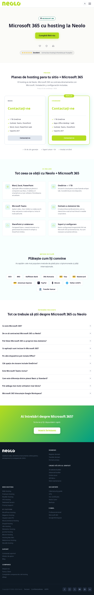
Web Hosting (6, 491)
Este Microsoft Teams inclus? (46, 371)
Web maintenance (55, 481)
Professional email (55, 512)
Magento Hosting (8, 515)
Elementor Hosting (8, 529)
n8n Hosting (6, 526)
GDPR (46, 589)
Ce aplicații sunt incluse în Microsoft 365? (46, 348)
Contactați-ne (25, 138)
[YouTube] (80, 589)
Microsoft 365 (53, 515)
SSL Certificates (54, 497)
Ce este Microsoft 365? (46, 326)
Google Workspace (55, 518)
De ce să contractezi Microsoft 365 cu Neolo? (46, 333)
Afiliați (4, 577)
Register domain (54, 454)
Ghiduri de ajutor (8, 556)
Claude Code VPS (8, 518)
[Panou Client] (85, 4)
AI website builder (55, 470)
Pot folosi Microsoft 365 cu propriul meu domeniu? (46, 341)
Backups (52, 502)
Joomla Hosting (7, 532)
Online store (53, 475)
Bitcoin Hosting (7, 535)
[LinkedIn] (90, 589)
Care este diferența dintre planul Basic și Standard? (46, 378)
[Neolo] (11, 4)
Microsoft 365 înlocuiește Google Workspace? (46, 393)
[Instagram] (70, 589)
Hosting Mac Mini (8, 537)
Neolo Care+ (53, 500)
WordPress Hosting (8, 512)
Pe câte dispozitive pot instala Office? (46, 356)
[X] (75, 589)
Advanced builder (55, 472)
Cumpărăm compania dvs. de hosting (15, 574)
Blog (3, 559)
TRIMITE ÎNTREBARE (47, 430)
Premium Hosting (8, 494)
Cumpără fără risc (47, 35)
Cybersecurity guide (55, 491)
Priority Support (7, 505)
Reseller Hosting (7, 497)
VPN (50, 494)
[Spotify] (85, 589)
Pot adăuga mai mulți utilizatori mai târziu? (46, 386)
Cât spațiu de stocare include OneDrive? (46, 363)
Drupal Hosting (7, 523)
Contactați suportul (9, 553)
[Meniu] (90, 3)
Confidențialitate (37, 589)
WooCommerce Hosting (10, 521)
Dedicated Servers (8, 502)
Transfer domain (54, 457)
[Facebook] (64, 589)
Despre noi (6, 569)
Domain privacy (54, 460)
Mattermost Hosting (9, 540)
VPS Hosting (6, 500)
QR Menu (52, 478)
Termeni (27, 589)
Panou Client (6, 572)
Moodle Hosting (7, 543)
